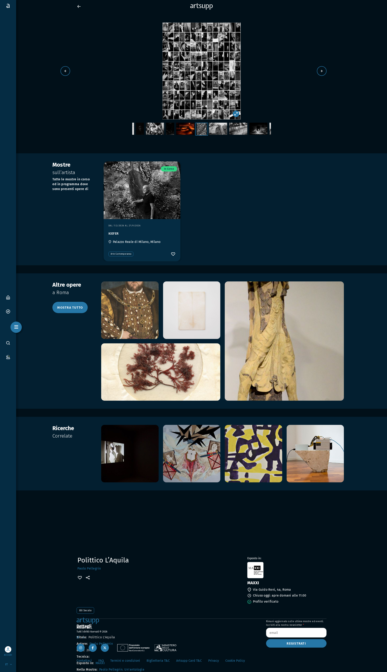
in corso (169, 168)
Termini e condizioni (125, 661)
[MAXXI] (286, 570)
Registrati (296, 643)
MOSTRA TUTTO (70, 307)
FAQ (101, 661)
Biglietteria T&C (158, 661)
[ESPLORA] (8, 311)
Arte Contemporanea (121, 254)
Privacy (213, 661)
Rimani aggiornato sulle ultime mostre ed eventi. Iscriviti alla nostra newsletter (295, 623)
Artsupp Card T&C (189, 661)
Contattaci (84, 661)
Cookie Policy (235, 661)
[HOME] (8, 297)
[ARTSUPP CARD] (8, 357)
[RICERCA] (8, 343)
